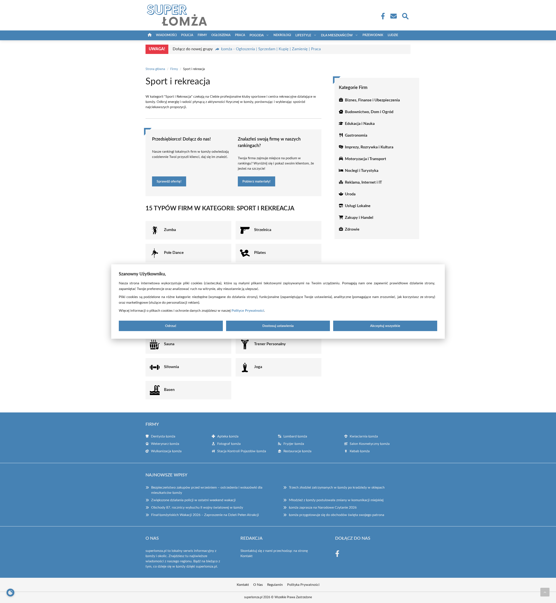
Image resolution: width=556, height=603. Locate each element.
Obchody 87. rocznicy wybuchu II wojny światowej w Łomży (197, 507)
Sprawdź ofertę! (169, 181)
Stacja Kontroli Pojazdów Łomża (241, 451)
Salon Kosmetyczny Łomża (370, 444)
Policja (187, 35)
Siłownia (171, 367)
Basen (169, 390)
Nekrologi (282, 35)
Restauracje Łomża (297, 451)
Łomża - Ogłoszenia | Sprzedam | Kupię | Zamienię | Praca (271, 49)
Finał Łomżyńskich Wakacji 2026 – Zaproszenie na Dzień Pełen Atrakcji (205, 515)
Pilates (260, 253)
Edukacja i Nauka (360, 124)
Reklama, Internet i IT (363, 182)
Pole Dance (174, 253)
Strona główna (155, 69)
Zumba (170, 230)
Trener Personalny (270, 344)
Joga (258, 367)
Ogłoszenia (221, 35)
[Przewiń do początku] (544, 592)
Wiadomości (166, 35)
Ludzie (393, 35)
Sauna (169, 344)
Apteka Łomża (227, 436)
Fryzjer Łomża (293, 444)
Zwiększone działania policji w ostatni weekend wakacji (193, 500)
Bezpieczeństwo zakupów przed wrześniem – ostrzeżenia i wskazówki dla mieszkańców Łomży (206, 490)
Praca (240, 35)
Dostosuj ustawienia (278, 326)
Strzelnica (262, 230)
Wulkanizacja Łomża (166, 451)
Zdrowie (352, 229)
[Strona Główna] (150, 35)
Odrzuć (170, 326)
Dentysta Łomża (163, 436)
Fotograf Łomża (229, 444)
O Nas (258, 584)
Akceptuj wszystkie (385, 326)
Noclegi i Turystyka (361, 171)
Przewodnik (372, 35)
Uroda (350, 194)
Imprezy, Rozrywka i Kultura (369, 147)
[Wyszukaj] (405, 15)
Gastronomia (356, 135)
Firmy (202, 35)
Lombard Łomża (295, 436)
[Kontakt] (393, 16)
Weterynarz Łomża (165, 444)
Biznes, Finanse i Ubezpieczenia (372, 100)
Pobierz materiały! (256, 181)
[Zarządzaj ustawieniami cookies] (10, 592)
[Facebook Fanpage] (381, 16)
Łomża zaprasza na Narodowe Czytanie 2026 (323, 507)
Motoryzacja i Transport (365, 159)
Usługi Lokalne (358, 206)
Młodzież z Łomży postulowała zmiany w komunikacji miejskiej (336, 500)
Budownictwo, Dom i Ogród (369, 112)
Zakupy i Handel (359, 218)
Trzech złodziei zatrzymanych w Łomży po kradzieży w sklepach (337, 487)
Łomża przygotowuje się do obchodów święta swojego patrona (336, 515)
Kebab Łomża (360, 451)
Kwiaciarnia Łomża (364, 436)
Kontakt (246, 556)
